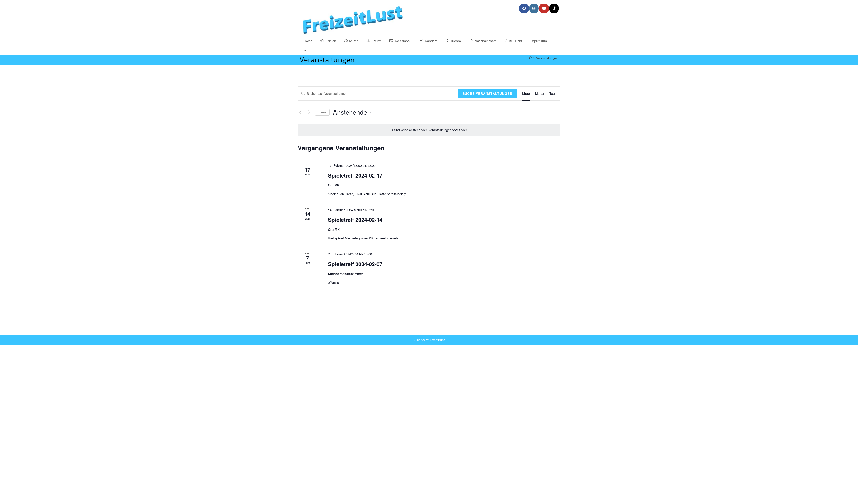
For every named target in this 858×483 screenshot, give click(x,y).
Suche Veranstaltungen (487, 93)
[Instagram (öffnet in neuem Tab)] (534, 8)
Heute (322, 112)
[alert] (429, 130)
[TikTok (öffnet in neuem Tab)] (554, 8)
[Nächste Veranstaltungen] (309, 112)
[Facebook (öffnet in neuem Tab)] (524, 8)
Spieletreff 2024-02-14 (355, 219)
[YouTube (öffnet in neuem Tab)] (544, 8)
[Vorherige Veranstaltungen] (300, 112)
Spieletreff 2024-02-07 (355, 264)
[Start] (530, 58)
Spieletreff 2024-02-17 (355, 175)
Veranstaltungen (547, 58)
